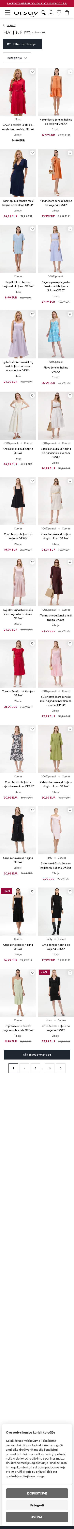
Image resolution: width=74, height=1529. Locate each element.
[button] (61, 1068)
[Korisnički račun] (51, 12)
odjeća (11, 25)
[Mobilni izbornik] (7, 12)
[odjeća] (4, 25)
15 (49, 1068)
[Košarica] (67, 12)
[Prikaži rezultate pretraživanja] (43, 12)
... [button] (42, 1068)
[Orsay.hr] (26, 12)
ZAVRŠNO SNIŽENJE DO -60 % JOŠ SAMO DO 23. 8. (37, 3)
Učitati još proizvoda (37, 1054)
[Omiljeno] (59, 12)
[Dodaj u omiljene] (32, 71)
